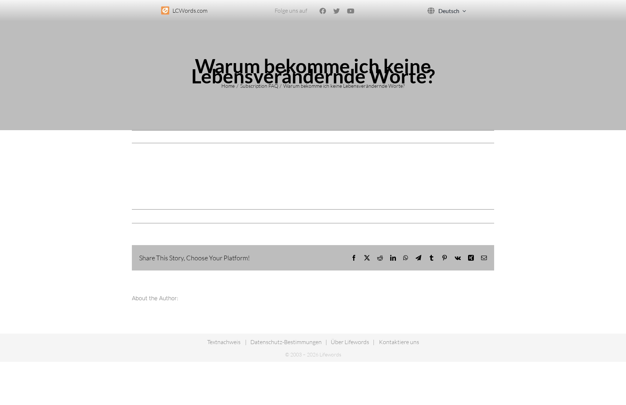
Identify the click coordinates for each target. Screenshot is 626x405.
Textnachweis (224, 342)
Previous (459, 136)
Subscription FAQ (220, 216)
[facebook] (323, 11)
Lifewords (350, 342)
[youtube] (350, 11)
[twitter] (336, 11)
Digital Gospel (152, 216)
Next (482, 136)
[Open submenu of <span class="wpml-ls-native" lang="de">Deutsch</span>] (462, 11)
